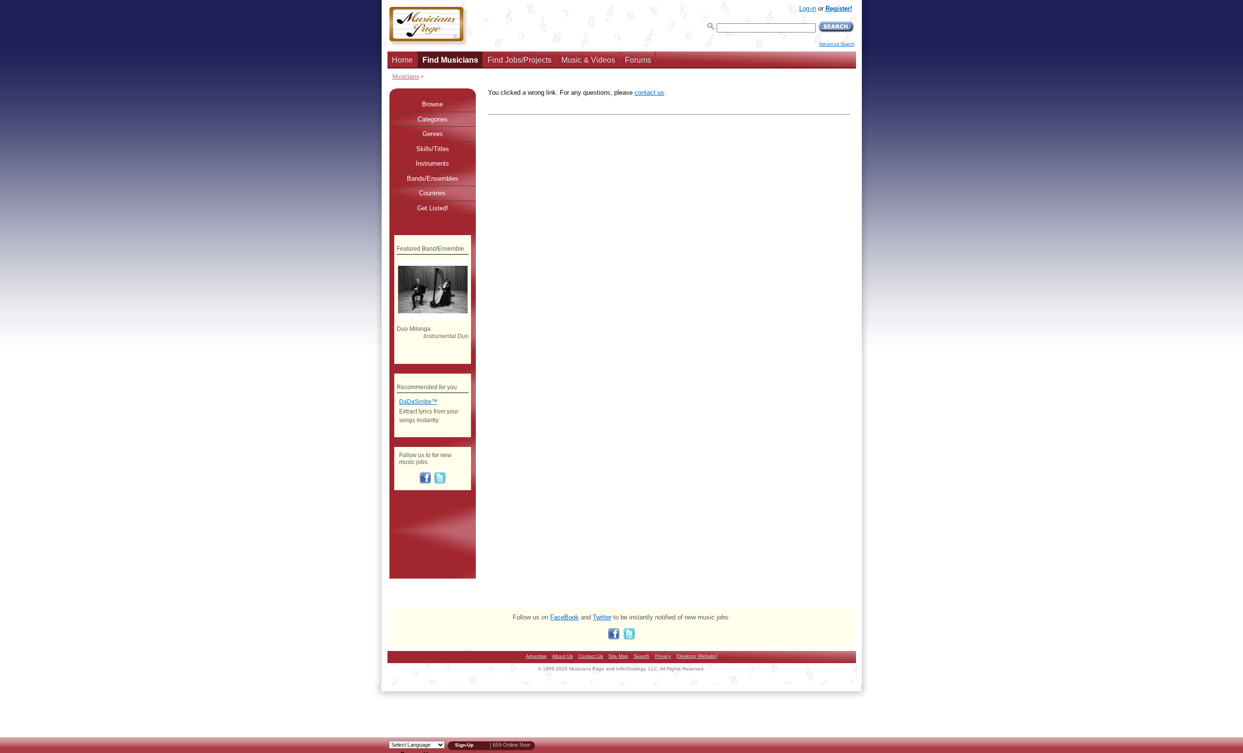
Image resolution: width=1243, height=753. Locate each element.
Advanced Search (837, 44)
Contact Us (590, 656)
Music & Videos (588, 60)
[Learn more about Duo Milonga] (432, 317)
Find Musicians (450, 60)
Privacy (663, 656)
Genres (432, 133)
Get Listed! (432, 208)
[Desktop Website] (696, 656)
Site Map (618, 656)
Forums (638, 60)
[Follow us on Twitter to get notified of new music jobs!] (440, 482)
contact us (649, 92)
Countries (432, 193)
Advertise (536, 656)
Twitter (602, 617)
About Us (562, 656)
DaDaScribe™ (418, 401)
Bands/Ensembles (432, 178)
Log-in (807, 8)
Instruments (432, 163)
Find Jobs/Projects (519, 60)
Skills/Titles (432, 149)
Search (642, 656)
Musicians (405, 76)
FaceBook (564, 617)
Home (402, 60)
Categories (433, 119)
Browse (432, 104)
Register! (838, 8)
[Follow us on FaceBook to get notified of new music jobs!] (425, 482)
